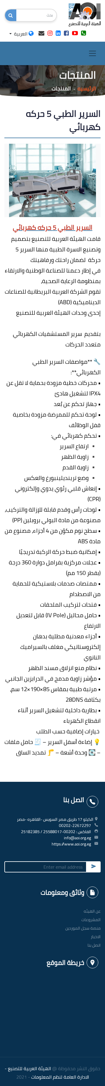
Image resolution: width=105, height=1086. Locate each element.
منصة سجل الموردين (83, 928)
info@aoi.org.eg (77, 838)
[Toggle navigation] (92, 53)
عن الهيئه (92, 911)
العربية (21, 33)
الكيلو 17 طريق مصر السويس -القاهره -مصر (55, 819)
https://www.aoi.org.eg (71, 844)
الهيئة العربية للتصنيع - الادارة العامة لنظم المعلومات (47, 1072)
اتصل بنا (94, 945)
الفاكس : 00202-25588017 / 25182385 (56, 831)
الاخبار (96, 936)
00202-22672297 (75, 825)
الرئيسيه (87, 88)
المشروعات (91, 919)
